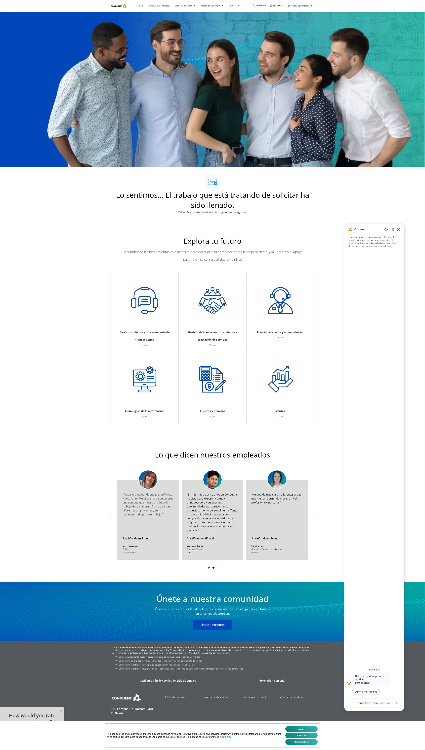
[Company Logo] (119, 5)
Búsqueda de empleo (159, 6)
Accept (301, 728)
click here (225, 736)
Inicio (140, 6)
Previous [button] (109, 514)
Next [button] (315, 514)
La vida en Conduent (254, 697)
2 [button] (213, 568)
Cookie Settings (301, 741)
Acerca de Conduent (292, 697)
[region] (374, 466)
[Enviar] (396, 703)
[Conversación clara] (386, 229)
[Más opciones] (352, 703)
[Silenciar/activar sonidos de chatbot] (392, 229)
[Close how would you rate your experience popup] (61, 710)
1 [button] (209, 568)
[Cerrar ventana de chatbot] (398, 229)
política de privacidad (368, 243)
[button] (258, 5)
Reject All (301, 735)
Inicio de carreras (175, 697)
